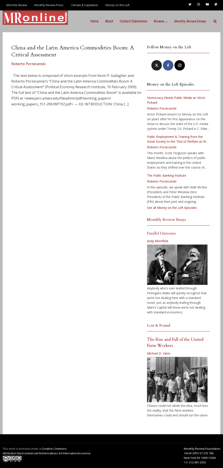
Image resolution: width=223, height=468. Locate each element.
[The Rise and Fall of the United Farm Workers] (177, 379)
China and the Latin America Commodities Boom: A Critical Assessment (72, 51)
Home (94, 21)
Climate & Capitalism (84, 5)
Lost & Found (158, 325)
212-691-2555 (197, 462)
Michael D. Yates (159, 353)
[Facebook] (168, 65)
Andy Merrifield (157, 241)
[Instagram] (179, 65)
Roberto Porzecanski (28, 63)
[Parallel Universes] (177, 265)
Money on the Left (118, 5)
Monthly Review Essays (166, 219)
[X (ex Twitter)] (156, 65)
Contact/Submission (133, 21)
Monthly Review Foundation (202, 449)
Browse (159, 21)
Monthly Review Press (49, 5)
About (109, 21)
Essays (190, 21)
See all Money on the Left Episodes (172, 208)
